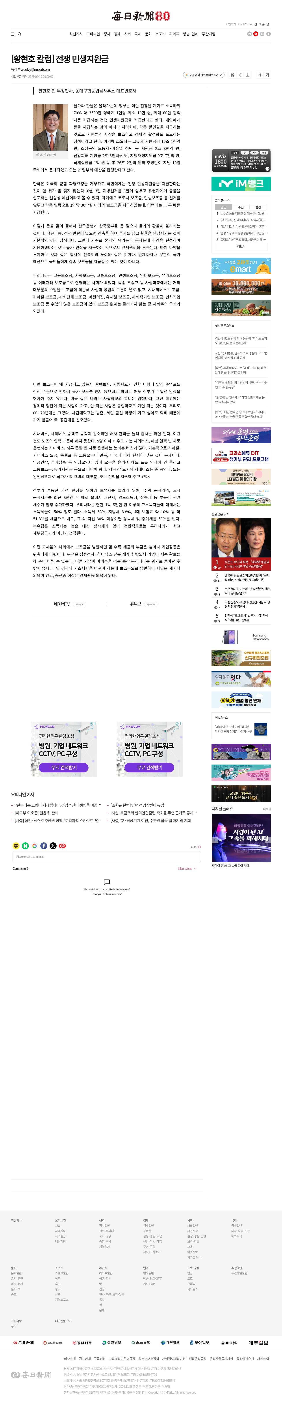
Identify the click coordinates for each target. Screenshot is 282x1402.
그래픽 (191, 1283)
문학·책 (15, 1289)
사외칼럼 (60, 1236)
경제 (117, 33)
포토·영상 (193, 1267)
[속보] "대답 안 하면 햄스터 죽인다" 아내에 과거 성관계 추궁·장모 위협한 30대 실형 (240, 414)
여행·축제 (105, 1278)
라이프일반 (105, 1273)
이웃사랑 (192, 1251)
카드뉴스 (192, 1289)
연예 (145, 1267)
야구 (57, 1278)
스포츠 (160, 33)
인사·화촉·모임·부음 (111, 1294)
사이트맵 (263, 1358)
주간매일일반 (239, 1273)
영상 (190, 1273)
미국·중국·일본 (240, 1230)
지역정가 (104, 1246)
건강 (101, 1289)
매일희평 (60, 1241)
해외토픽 (236, 1236)
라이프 (174, 33)
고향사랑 (16, 1320)
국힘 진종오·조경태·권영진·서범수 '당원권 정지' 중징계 (247, 604)
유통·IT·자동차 (151, 1251)
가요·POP (149, 1283)
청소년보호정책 (148, 1358)
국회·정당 (105, 1236)
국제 (138, 33)
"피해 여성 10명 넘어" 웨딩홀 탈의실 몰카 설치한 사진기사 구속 (233, 731)
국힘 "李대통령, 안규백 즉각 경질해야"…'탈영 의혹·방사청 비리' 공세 (241, 355)
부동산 (147, 1230)
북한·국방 (105, 1241)
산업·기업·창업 (152, 1241)
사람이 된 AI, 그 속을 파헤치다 (230, 865)
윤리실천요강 (245, 1358)
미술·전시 (17, 1283)
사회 (127, 33)
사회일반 (192, 1225)
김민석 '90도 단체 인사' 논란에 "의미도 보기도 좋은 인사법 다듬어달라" (241, 340)
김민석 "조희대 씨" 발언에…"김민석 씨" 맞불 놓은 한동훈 (246, 617)
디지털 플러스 (222, 808)
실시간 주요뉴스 (224, 325)
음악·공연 (17, 1278)
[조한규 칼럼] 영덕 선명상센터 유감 (137, 805)
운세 (101, 1310)
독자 (101, 1299)
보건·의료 (193, 1241)
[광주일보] (141, 1342)
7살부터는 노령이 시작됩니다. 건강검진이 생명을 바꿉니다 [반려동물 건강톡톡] (75, 805)
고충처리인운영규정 (122, 1358)
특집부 (16, 69)
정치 (107, 33)
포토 (190, 1278)
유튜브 (142, 604)
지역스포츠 (61, 1299)
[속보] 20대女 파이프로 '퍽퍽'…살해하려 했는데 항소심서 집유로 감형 (240, 370)
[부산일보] (199, 1342)
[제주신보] (258, 1342)
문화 (148, 33)
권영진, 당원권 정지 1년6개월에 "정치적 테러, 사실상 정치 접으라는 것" (247, 577)
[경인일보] (111, 1342)
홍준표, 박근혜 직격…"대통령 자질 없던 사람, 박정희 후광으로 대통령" (247, 564)
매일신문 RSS (63, 1320)
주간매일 (208, 33)
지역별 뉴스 (194, 1257)
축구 (57, 1283)
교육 (190, 1246)
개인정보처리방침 (174, 1358)
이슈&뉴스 (221, 717)
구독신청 (100, 1358)
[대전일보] (170, 1342)
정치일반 (104, 1225)
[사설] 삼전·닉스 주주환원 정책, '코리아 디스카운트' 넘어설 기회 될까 (68, 820)
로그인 (253, 24)
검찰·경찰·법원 (196, 1236)
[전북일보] (229, 1342)
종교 (13, 1294)
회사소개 (70, 1358)
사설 (57, 1225)
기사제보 (242, 24)
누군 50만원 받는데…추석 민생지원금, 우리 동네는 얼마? (247, 590)
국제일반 (236, 1225)
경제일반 (148, 1225)
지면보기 (231, 24)
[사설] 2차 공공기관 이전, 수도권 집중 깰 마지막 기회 (151, 820)
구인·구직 (149, 1246)
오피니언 (93, 33)
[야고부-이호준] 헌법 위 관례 (36, 813)
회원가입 (264, 24)
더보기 (267, 809)
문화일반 (16, 1273)
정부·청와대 (106, 1230)
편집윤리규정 (197, 1358)
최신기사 (76, 33)
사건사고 (192, 1230)
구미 (13, 1326)
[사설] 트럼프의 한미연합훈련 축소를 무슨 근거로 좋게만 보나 (157, 813)
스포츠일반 (61, 1273)
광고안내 (85, 1358)
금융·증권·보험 (152, 1236)
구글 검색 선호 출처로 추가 (204, 75)
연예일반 (148, 1273)
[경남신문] (82, 1342)
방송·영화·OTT (152, 1278)
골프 (57, 1294)
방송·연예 (190, 33)
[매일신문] (23, 1342)
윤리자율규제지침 (221, 1358)
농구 (57, 1289)
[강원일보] (53, 1342)
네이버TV (68, 604)
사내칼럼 (60, 1230)
